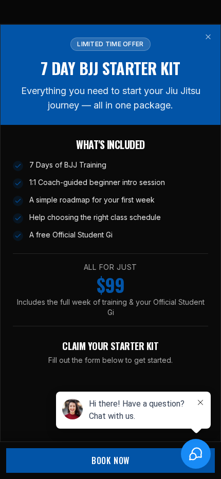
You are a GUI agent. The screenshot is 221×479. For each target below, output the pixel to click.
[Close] (208, 37)
